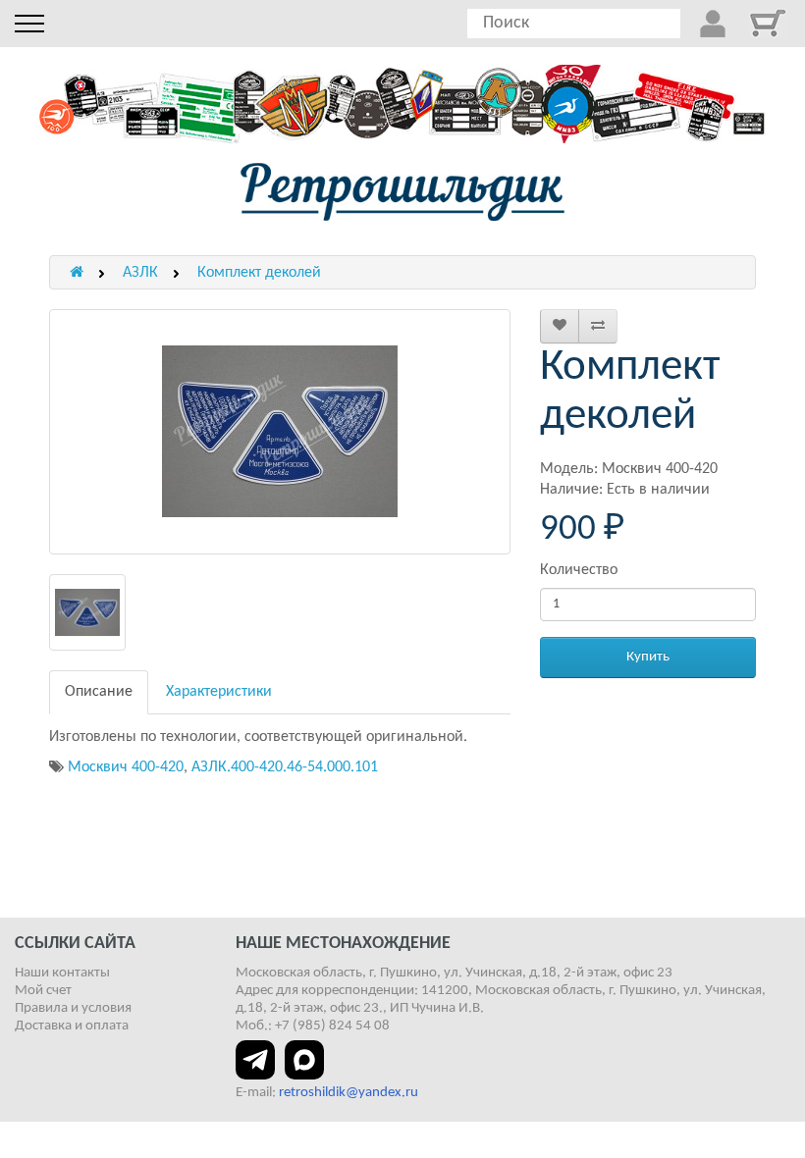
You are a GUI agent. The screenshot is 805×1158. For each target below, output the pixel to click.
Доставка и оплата (72, 1026)
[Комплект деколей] (279, 431)
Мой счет (43, 990)
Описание (99, 692)
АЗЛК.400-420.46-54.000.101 (284, 767)
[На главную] (402, 192)
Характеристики (219, 692)
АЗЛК (140, 273)
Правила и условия (73, 1008)
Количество (578, 570)
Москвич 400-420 (126, 767)
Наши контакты (62, 973)
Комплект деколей (259, 273)
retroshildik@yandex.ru (348, 1092)
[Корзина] (767, 23)
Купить (648, 657)
